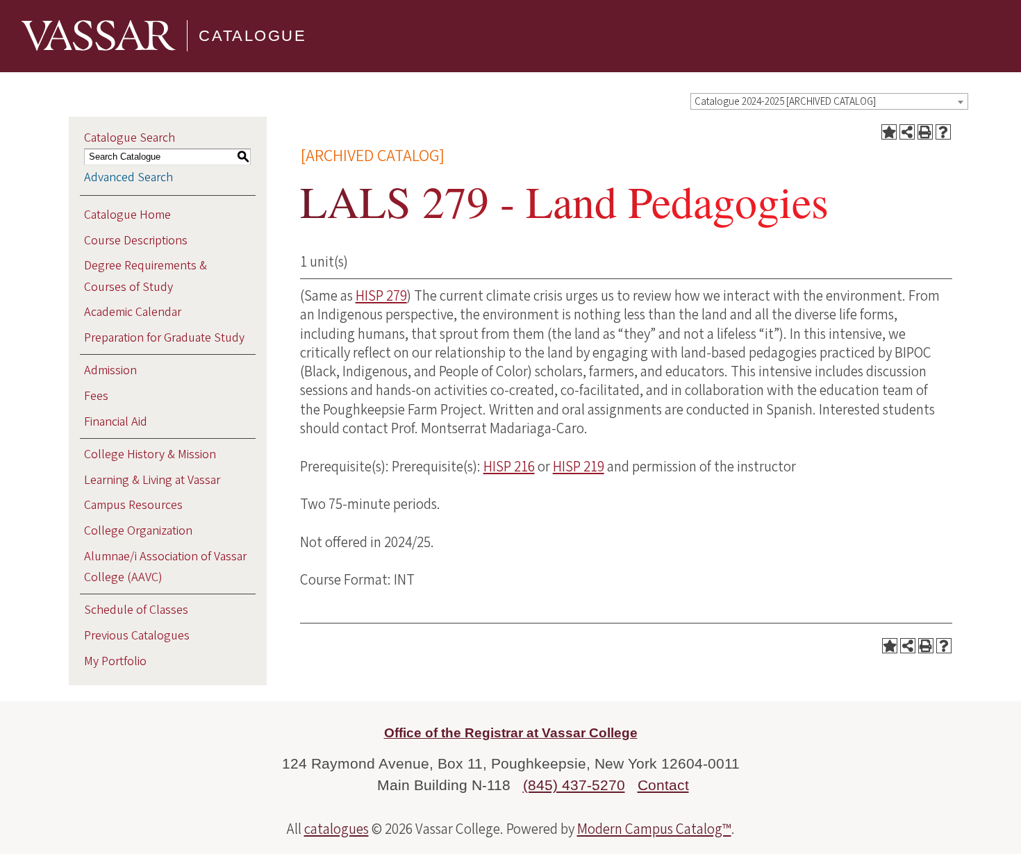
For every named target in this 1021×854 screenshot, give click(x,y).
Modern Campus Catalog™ (654, 829)
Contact (663, 785)
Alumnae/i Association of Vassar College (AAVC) (165, 567)
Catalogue (252, 35)
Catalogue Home (127, 215)
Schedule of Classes (136, 610)
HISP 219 (578, 466)
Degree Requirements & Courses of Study (145, 276)
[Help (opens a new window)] (943, 132)
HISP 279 (381, 295)
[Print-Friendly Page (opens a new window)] (925, 132)
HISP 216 (509, 466)
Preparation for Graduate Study (164, 337)
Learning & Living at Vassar (152, 480)
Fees (96, 396)
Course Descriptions (136, 240)
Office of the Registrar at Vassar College (511, 733)
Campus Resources (133, 505)
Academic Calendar (132, 312)
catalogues (336, 829)
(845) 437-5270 (574, 785)
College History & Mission (150, 454)
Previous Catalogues (137, 635)
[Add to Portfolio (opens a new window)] (889, 132)
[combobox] (829, 101)
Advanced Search (128, 177)
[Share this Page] (907, 132)
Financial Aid (115, 421)
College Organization (138, 530)
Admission (110, 370)
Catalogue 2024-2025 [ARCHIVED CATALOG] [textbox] (785, 101)
